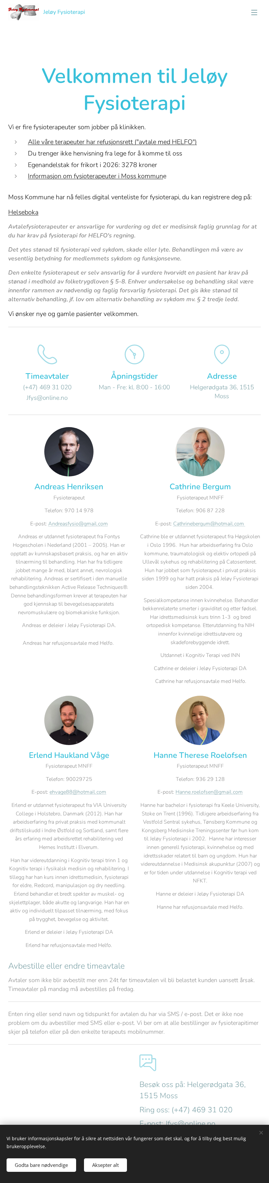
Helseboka (23, 212)
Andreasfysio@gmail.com (78, 523)
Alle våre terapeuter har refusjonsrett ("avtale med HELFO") (112, 141)
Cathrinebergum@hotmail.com (209, 523)
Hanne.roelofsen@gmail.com (209, 792)
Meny (254, 12)
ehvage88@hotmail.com (78, 792)
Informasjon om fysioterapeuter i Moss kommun (95, 176)
